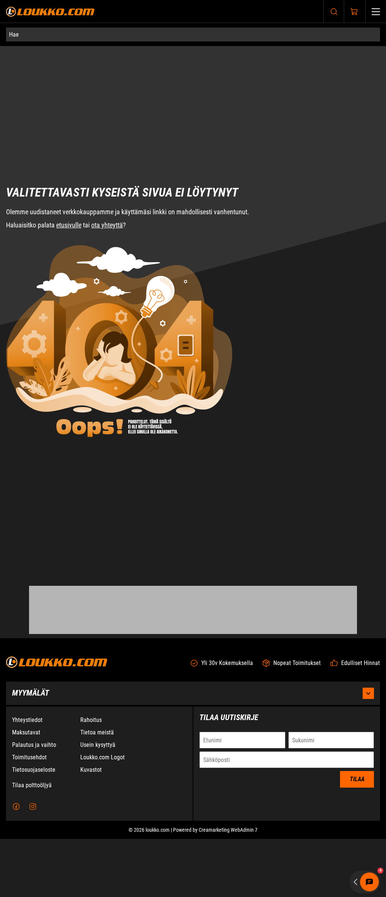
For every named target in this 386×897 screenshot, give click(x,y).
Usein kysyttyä (97, 802)
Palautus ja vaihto (34, 802)
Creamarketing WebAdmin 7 (228, 888)
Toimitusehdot (29, 815)
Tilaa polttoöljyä (32, 843)
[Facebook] (16, 864)
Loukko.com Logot (102, 815)
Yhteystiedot (27, 778)
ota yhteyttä (107, 196)
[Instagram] (33, 864)
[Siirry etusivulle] (50, 11)
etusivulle (68, 196)
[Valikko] (376, 11)
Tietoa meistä (97, 790)
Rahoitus (91, 778)
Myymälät (30, 751)
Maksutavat (26, 790)
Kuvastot (91, 827)
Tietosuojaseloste (33, 827)
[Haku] (334, 11)
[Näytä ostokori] (354, 11)
